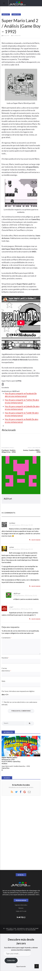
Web (3, 681)
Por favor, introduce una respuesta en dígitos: (18, 691)
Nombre (5, 658)
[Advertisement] (18, 832)
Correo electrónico (6, 669)
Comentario (7, 638)
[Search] (29, 723)
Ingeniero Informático (21, 905)
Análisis (6, 14)
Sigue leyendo (21, 966)
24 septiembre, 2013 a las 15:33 (21, 525)
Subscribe (11, 960)
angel (11, 607)
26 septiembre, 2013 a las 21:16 (21, 609)
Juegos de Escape (21, 911)
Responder (36, 540)
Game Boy (16, 14)
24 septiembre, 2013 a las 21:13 (21, 549)
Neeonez (21, 908)
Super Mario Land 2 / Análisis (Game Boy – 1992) (16, 766)
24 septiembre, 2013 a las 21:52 (25, 595)
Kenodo (31, 929)
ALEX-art (8, 499)
